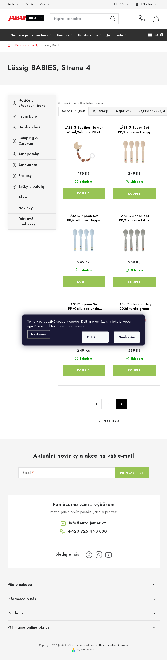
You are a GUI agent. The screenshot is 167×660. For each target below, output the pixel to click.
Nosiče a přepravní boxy (31, 103)
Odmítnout (95, 337)
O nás (29, 4)
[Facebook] (89, 554)
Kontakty (13, 4)
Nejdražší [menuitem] (124, 111)
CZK (122, 4)
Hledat (113, 18)
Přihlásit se (132, 473)
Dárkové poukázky (26, 221)
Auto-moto (27, 165)
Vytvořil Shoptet (86, 649)
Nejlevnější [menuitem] (101, 111)
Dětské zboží (30, 127)
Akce (22, 197)
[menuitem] (31, 35)
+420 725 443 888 (142, 19)
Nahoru (111, 421)
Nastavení (39, 334)
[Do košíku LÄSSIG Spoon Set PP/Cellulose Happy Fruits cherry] (134, 193)
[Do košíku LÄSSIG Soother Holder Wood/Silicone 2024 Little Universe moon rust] (84, 193)
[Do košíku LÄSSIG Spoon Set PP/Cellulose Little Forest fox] (134, 282)
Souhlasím (127, 337)
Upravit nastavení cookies (113, 645)
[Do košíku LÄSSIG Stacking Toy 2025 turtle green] (134, 370)
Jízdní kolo (27, 116)
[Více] (155, 35)
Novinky (25, 208)
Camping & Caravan (28, 140)
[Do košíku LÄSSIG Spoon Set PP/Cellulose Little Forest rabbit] (84, 370)
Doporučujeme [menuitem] (73, 111)
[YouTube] (108, 554)
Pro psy (25, 175)
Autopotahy (28, 154)
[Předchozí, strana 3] (109, 404)
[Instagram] (99, 554)
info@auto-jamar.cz (87, 523)
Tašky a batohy (31, 186)
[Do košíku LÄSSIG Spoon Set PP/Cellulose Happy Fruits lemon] (84, 281)
